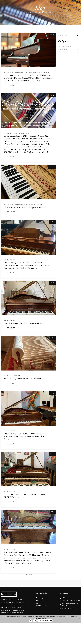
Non (35, 620)
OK (30, 620)
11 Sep (52, 222)
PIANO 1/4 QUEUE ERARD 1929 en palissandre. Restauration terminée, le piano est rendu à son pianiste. (25, 436)
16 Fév (52, 393)
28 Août (52, 166)
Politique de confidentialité (45, 620)
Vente (35, 72)
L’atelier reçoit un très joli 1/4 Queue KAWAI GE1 (26, 207)
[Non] (79, 619)
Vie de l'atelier (43, 72)
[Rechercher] (77, 35)
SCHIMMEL (29, 72)
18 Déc (52, 34)
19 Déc (52, 454)
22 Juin (52, 282)
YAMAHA (18, 375)
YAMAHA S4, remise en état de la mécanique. (24, 378)
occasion (21, 72)
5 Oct (52, 338)
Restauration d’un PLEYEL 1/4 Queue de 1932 (24, 323)
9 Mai (52, 512)
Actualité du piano (11, 72)
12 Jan (52, 95)
